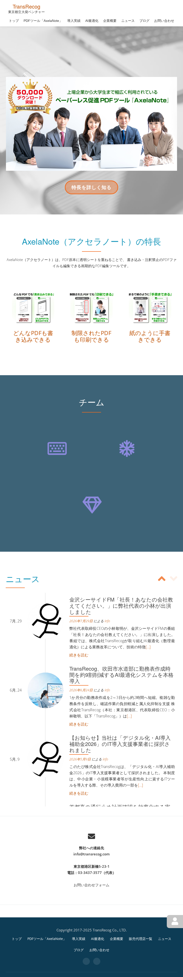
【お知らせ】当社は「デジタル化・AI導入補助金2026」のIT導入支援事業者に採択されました (120, 744)
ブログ (144, 21)
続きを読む (78, 655)
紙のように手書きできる (149, 336)
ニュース (128, 21)
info (107, 621)
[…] (148, 647)
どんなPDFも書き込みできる (33, 336)
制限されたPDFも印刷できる (91, 336)
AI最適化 (91, 21)
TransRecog (26, 6)
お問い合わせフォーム (91, 884)
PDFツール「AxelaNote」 (43, 21)
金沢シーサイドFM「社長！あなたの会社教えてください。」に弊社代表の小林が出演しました (121, 605)
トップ (14, 21)
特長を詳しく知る (91, 189)
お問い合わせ (164, 21)
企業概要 (110, 21)
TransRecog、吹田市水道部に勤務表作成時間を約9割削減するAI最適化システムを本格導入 (121, 674)
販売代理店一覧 (140, 938)
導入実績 (74, 21)
